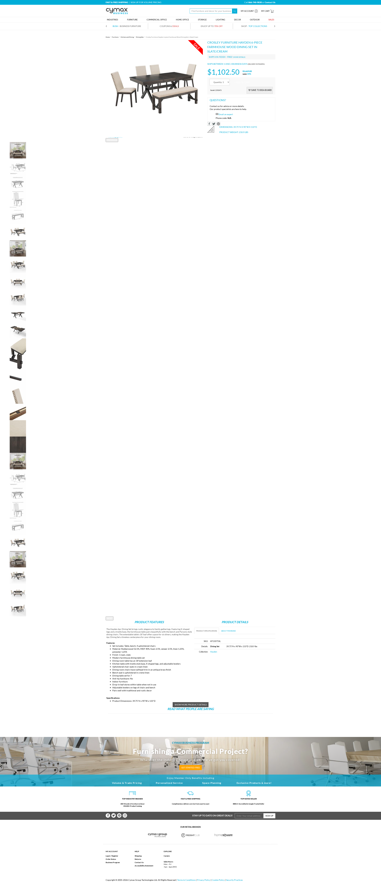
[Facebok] (108, 815)
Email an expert (226, 114)
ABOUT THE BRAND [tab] (228, 631)
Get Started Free (190, 767)
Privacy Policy (203, 880)
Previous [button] (112, 140)
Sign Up (269, 815)
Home (108, 37)
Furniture (115, 37)
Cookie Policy (218, 880)
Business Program (113, 862)
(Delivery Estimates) (256, 64)
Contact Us (139, 862)
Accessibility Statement (144, 866)
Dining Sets (140, 37)
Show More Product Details (191, 704)
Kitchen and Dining (127, 37)
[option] (154, 88)
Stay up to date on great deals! (212, 815)
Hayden (213, 652)
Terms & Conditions (186, 880)
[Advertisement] (219, 678)
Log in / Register (112, 856)
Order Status (111, 859)
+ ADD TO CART (242, 82)
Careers (167, 856)
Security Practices (234, 880)
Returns (138, 859)
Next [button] (109, 618)
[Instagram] (125, 815)
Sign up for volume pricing (146, 2)
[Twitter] (113, 815)
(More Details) (239, 57)
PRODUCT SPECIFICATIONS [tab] (206, 631)
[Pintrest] (119, 815)
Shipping (138, 856)
